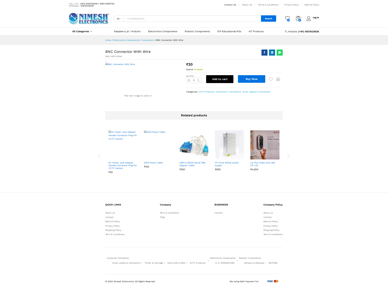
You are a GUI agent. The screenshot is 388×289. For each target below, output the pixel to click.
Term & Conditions (114, 234)
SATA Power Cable (153, 162)
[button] (278, 79)
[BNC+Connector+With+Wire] (272, 53)
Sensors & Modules (254, 263)
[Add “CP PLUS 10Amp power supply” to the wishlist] (228, 156)
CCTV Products (206, 92)
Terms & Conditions (268, 4)
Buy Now (252, 78)
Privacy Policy (291, 4)
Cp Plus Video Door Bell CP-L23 (262, 164)
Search (268, 18)
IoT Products (256, 31)
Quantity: (190, 76)
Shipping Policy (113, 230)
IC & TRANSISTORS (224, 263)
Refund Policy (312, 4)
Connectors (221, 92)
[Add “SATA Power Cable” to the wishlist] (157, 156)
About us (110, 213)
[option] (123, 156)
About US (247, 4)
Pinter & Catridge (154, 263)
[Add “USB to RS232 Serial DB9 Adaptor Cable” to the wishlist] (193, 156)
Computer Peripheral (118, 258)
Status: (190, 69)
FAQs (162, 217)
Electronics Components (162, 31)
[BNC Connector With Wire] (264, 53)
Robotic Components (197, 31)
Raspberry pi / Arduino (127, 31)
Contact (109, 217)
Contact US (230, 4)
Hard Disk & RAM (176, 263)
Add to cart (219, 79)
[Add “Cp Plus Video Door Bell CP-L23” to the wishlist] (264, 156)
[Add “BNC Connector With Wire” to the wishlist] (270, 79)
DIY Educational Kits (229, 31)
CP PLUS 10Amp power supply (227, 164)
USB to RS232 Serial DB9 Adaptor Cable (192, 164)
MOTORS (273, 263)
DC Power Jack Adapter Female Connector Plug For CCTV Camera (123, 165)
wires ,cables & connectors (256, 92)
